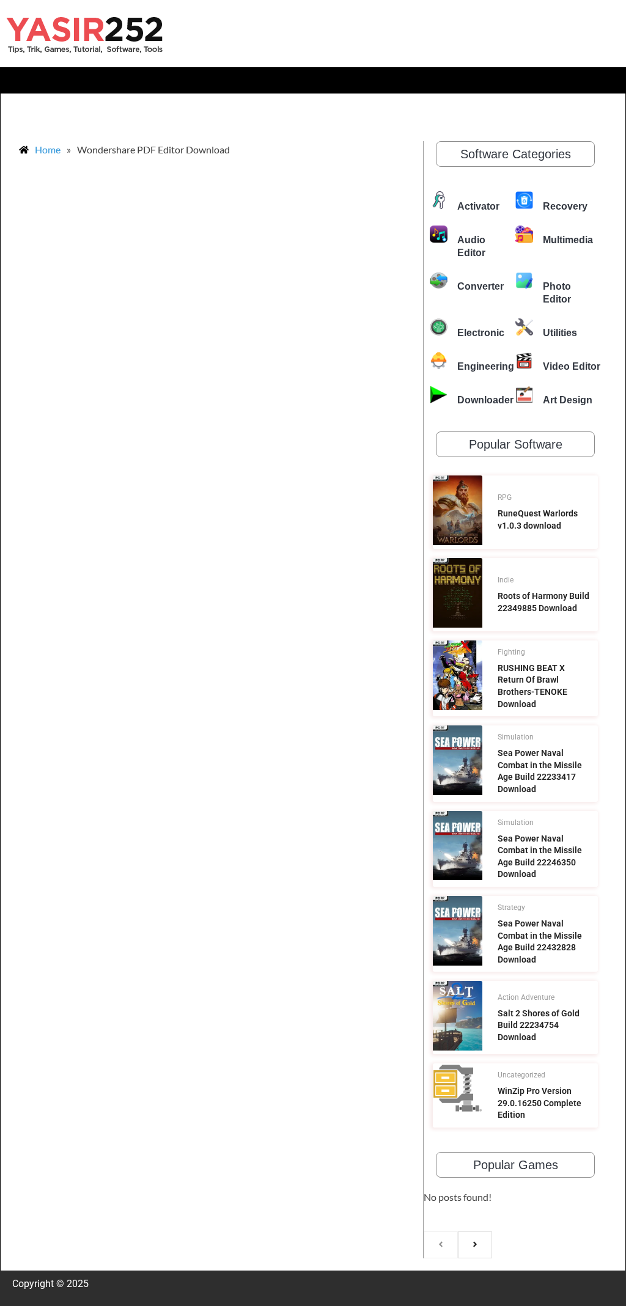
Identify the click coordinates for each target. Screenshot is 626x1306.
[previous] (441, 1244)
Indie (506, 580)
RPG (505, 497)
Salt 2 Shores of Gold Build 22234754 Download (539, 1025)
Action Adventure (526, 997)
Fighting (511, 652)
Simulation (516, 737)
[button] (313, 80)
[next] (475, 1244)
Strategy (511, 907)
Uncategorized (521, 1075)
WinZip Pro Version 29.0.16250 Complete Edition (539, 1103)
